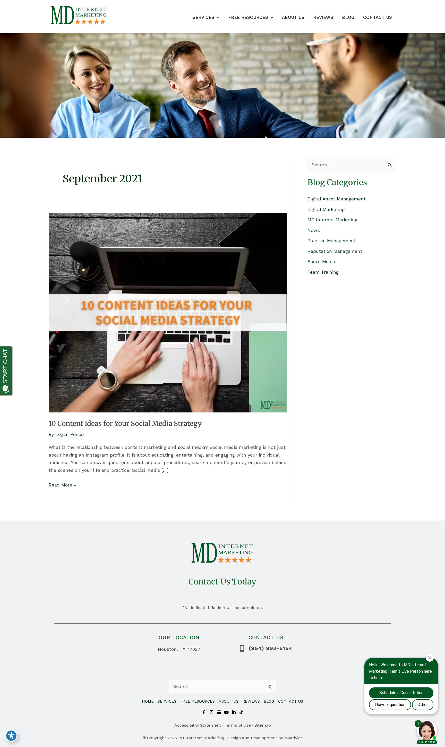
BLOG (269, 701)
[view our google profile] (219, 712)
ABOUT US (228, 701)
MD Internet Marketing (332, 219)
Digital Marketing (326, 209)
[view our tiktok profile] (241, 712)
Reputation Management (334, 251)
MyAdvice (293, 737)
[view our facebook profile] (204, 712)
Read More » (62, 485)
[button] (216, 17)
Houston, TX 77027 (179, 649)
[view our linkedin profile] (234, 712)
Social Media (321, 261)
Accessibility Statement (197, 725)
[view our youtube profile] (226, 712)
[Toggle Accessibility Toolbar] (11, 735)
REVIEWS (251, 701)
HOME (148, 701)
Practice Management (331, 240)
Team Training (323, 272)
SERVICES (167, 701)
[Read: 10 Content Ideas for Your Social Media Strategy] (168, 312)
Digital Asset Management (336, 198)
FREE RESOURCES (197, 701)
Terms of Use (238, 725)
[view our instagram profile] (211, 712)
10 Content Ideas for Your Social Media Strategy (125, 423)
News (313, 230)
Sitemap (262, 725)
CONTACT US (290, 701)
